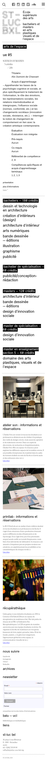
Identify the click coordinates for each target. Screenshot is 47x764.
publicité (9, 257)
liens (6, 725)
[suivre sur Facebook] (13, 5)
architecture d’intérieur (21, 225)
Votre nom (8, 693)
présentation (8, 183)
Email (6, 686)
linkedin (6, 664)
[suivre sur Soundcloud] (33, 5)
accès (5, 745)
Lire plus (6, 461)
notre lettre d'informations (25, 711)
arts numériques (16, 231)
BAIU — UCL (10, 716)
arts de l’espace (15, 46)
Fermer (6, 706)
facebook (6, 656)
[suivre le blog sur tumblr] (18, 5)
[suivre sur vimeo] (28, 5)
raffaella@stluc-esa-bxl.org (13, 750)
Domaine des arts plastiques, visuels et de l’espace (22, 363)
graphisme (11, 251)
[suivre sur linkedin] (23, 5)
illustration (11, 246)
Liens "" (5, 190)
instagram (7, 659)
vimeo (5, 661)
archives (9, 669)
